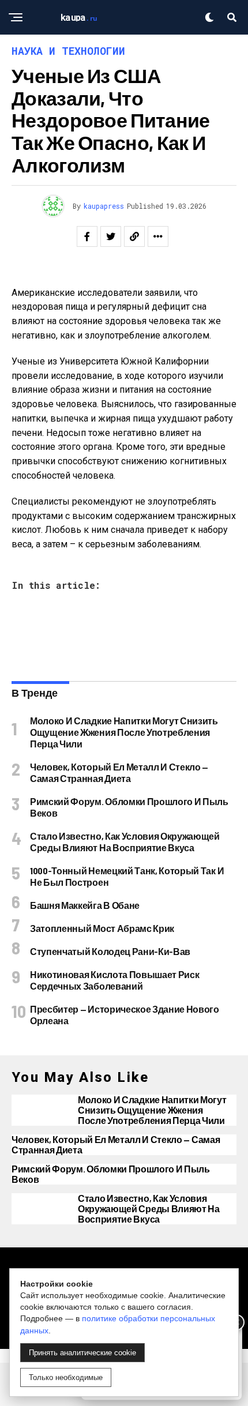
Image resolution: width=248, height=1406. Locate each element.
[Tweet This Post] (110, 236)
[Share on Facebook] (87, 236)
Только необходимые (66, 1377)
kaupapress (104, 205)
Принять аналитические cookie (82, 1352)
